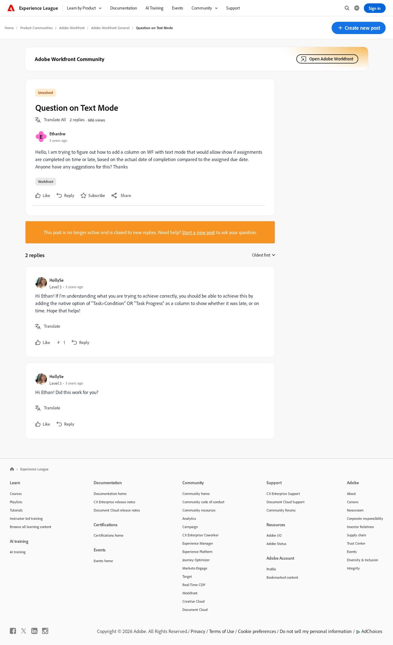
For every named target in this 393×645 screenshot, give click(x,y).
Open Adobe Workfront (331, 59)
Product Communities (36, 27)
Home (9, 27)
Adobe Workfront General (110, 27)
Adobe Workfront (72, 27)
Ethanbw (57, 133)
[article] (148, 311)
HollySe (56, 280)
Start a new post (198, 232)
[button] (359, 28)
